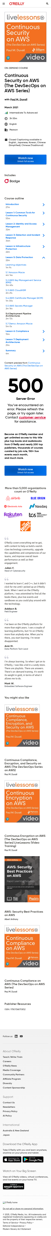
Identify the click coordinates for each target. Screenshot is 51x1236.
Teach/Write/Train (12, 1056)
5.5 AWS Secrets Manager (19, 307)
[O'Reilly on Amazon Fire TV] (13, 1188)
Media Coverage (12, 1070)
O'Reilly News (10, 1065)
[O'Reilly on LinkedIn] (16, 1036)
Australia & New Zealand (16, 1130)
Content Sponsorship (14, 1087)
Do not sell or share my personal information (23, 1208)
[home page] (16, 3)
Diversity (7, 1083)
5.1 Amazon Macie (15, 273)
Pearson (13, 129)
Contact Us (9, 1102)
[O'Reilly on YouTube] (21, 1036)
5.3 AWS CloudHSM (16, 291)
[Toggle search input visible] (47, 3)
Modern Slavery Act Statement (17, 1229)
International (11, 1125)
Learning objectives (16, 266)
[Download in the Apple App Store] (12, 1161)
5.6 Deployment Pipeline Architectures (18, 316)
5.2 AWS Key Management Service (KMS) (23, 282)
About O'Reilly (12, 1051)
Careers (7, 1061)
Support (8, 1096)
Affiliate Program (12, 1078)
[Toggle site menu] (3, 3)
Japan (6, 1134)
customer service (32, 417)
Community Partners (13, 1074)
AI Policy (7, 1115)
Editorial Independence (13, 1226)
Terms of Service (10, 1222)
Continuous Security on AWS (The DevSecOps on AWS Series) (24, 365)
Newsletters (9, 1106)
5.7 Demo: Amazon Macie (19, 325)
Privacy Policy (10, 1111)
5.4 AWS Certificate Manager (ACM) (24, 299)
